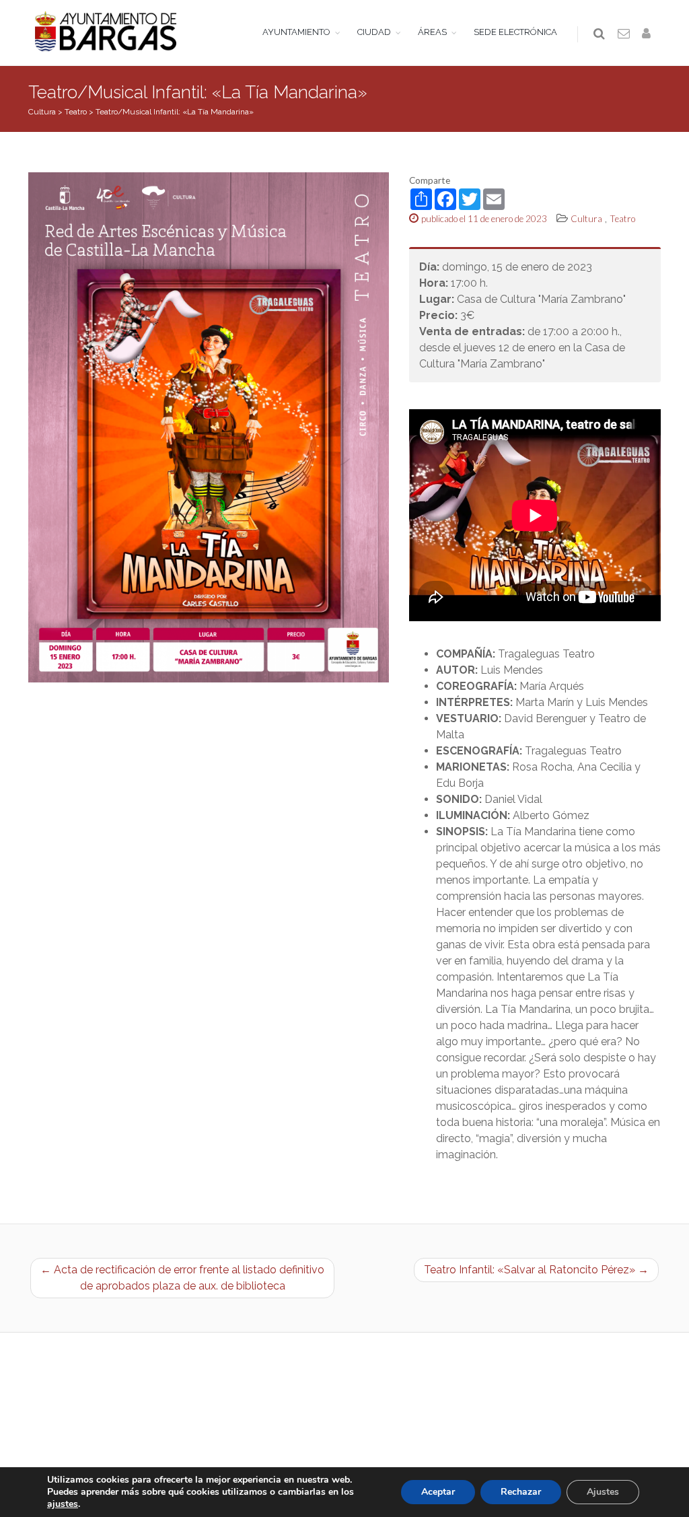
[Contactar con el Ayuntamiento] (624, 34)
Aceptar (438, 1491)
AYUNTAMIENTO (296, 32)
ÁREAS (432, 32)
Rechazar (521, 1491)
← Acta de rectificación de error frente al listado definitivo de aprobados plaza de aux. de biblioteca (182, 1277)
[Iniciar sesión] (648, 34)
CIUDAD (374, 32)
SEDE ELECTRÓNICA (515, 32)
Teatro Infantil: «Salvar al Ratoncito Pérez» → (536, 1269)
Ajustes (603, 1491)
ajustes (62, 1504)
